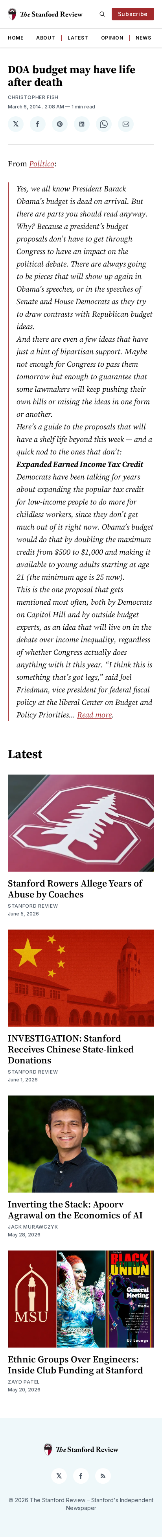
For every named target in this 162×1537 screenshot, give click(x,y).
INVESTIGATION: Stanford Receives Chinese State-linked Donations (71, 1049)
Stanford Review (33, 906)
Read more (94, 714)
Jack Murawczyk (33, 1227)
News (143, 38)
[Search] (102, 14)
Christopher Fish (33, 97)
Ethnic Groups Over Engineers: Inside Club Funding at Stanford (75, 1365)
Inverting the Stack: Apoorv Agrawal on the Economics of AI (75, 1210)
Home (16, 38)
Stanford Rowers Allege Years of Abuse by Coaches (75, 889)
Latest (78, 38)
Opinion (112, 38)
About (45, 38)
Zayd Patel (24, 1382)
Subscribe (133, 14)
